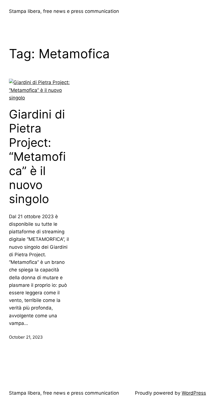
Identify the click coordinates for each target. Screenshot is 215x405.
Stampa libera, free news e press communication (64, 11)
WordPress (194, 393)
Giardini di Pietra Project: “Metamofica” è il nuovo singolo (37, 156)
